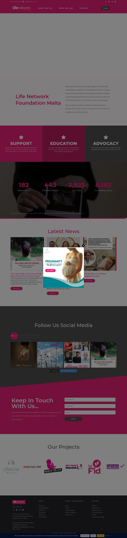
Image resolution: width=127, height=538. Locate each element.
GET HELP (50, 270)
